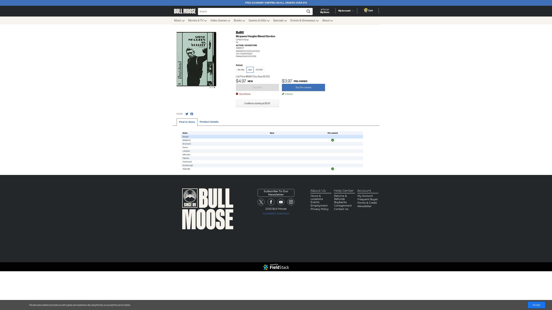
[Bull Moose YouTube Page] (281, 202)
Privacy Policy (320, 209)
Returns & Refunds (340, 197)
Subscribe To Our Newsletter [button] (276, 193)
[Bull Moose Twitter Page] (261, 202)
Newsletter (365, 206)
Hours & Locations (317, 197)
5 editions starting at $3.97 (257, 103)
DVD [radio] (250, 69)
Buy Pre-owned (303, 87)
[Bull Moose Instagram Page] (291, 202)
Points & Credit (367, 202)
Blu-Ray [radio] (241, 69)
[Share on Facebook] (191, 114)
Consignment (343, 205)
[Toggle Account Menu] (352, 10)
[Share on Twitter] (186, 114)
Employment (319, 205)
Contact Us (341, 209)
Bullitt (240, 32)
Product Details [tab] (209, 121)
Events (315, 202)
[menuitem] (179, 20)
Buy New (257, 87)
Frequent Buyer (368, 199)
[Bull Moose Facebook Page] (271, 202)
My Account (344, 10)
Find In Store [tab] (187, 122)
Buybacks (340, 202)
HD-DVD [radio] (259, 69)
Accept (536, 305)
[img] (332, 140)
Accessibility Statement (276, 213)
